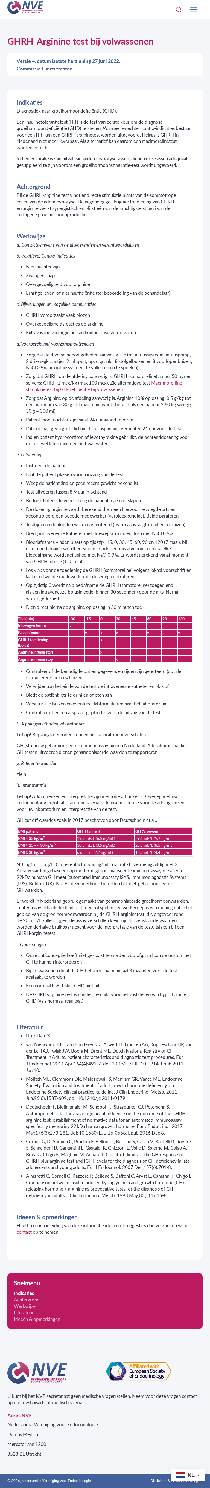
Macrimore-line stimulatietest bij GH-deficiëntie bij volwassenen (104, 385)
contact (24, 1232)
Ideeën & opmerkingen (37, 1319)
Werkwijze (25, 1306)
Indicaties (24, 1293)
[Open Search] (178, 9)
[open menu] (193, 9)
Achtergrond (27, 1300)
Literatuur (24, 1312)
